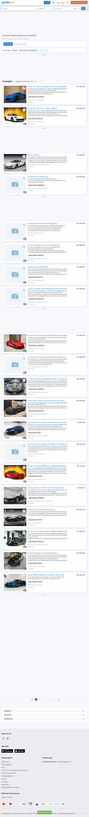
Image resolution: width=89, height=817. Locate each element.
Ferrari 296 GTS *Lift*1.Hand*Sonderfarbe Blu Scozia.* (47, 357)
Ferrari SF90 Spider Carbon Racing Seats (42, 223)
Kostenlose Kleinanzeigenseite (66, 813)
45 (49, 699)
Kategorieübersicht (7, 776)
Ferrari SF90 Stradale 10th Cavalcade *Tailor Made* (46, 575)
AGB (2, 767)
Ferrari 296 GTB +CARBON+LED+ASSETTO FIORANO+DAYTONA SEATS (52, 444)
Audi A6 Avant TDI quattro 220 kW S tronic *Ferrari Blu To (48, 422)
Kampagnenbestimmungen (10, 787)
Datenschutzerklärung (8, 773)
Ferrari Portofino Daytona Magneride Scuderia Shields (47, 335)
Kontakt (4, 779)
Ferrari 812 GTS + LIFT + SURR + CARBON (42, 108)
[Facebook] (3, 738)
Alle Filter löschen (43, 50)
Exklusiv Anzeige (6, 797)
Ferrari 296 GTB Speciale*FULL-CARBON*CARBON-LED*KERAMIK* (51, 531)
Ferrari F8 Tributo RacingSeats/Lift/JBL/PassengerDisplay (49, 86)
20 (32, 81)
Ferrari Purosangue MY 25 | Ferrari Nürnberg (43, 245)
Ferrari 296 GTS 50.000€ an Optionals (41, 509)
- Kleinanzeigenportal (57, 762)
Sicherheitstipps (6, 764)
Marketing (4, 782)
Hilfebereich (5, 762)
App (48, 2)
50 (35, 81)
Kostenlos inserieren (79, 2)
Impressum (5, 784)
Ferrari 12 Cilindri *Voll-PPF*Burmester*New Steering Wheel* (49, 289)
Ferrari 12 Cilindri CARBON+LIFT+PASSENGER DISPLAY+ (47, 466)
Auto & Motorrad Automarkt (27, 50)
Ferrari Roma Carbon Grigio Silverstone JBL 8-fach (46, 401)
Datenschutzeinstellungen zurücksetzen (14, 770)
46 (54, 699)
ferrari (14, 50)
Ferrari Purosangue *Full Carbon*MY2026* (42, 553)
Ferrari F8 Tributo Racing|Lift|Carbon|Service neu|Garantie (49, 379)
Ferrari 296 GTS (33, 155)
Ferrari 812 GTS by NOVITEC (38, 267)
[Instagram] (7, 738)
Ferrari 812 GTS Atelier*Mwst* (38, 177)
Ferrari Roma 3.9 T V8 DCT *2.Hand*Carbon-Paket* (46, 488)
